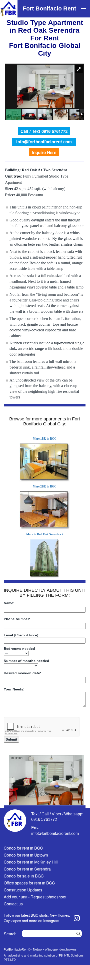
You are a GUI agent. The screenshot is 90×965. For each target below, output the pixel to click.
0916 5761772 (44, 819)
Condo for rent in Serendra (27, 869)
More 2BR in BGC (44, 486)
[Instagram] (77, 918)
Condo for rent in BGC (23, 848)
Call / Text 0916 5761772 (44, 131)
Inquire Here (44, 152)
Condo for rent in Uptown (26, 855)
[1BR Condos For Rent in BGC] (44, 462)
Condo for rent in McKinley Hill (31, 862)
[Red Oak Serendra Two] (44, 558)
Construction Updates (23, 890)
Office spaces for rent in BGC (29, 883)
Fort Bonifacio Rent (49, 8)
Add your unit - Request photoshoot (35, 897)
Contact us (13, 904)
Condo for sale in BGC (24, 876)
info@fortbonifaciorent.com (44, 142)
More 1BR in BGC (44, 438)
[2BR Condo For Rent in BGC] (44, 510)
